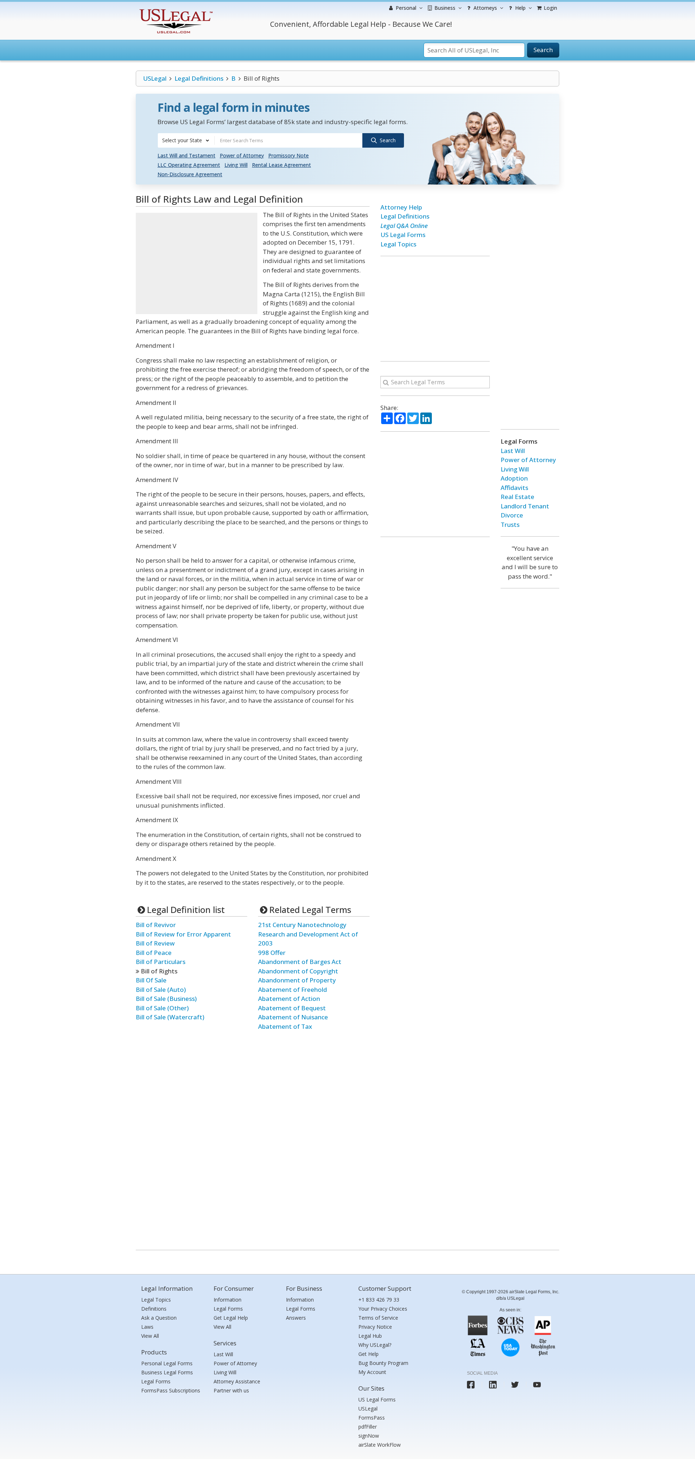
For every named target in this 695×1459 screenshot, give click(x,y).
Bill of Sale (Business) (166, 998)
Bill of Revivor (156, 925)
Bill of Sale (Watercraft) (170, 1017)
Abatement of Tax (285, 1026)
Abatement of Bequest (292, 1008)
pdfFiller (367, 1426)
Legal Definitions (198, 78)
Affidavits (514, 487)
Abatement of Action (289, 998)
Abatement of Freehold (292, 989)
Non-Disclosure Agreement (189, 174)
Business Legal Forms (167, 1372)
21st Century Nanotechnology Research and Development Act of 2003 (308, 934)
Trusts (510, 524)
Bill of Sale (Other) (162, 1008)
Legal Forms (155, 1381)
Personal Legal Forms (167, 1363)
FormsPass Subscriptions (170, 1390)
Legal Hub (370, 1335)
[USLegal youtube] (537, 1384)
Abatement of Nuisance (293, 1017)
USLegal (155, 78)
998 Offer (272, 952)
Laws (147, 1326)
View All (150, 1335)
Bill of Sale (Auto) (161, 989)
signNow (368, 1435)
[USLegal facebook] (471, 1384)
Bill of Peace (154, 952)
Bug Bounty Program (383, 1362)
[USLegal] (175, 10)
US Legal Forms (402, 235)
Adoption (514, 478)
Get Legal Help (231, 1317)
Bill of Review (155, 943)
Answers (296, 1317)
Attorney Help (401, 207)
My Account (372, 1372)
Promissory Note (288, 155)
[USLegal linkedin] (493, 1384)
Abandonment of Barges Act (299, 961)
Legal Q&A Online (404, 225)
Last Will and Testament (186, 155)
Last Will (513, 451)
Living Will (236, 164)
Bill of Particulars (160, 961)
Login (549, 7)
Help (520, 7)
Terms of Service (378, 1317)
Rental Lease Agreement (281, 164)
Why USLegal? (374, 1344)
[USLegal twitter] (515, 1384)
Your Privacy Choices (382, 1308)
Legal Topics (398, 244)
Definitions (154, 1308)
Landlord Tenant (525, 506)
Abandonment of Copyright (298, 971)
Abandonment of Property (297, 980)
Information (227, 1299)
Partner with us (231, 1390)
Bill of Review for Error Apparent (183, 934)
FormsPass (371, 1417)
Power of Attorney (242, 155)
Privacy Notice (375, 1326)
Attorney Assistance (237, 1381)
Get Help (368, 1353)
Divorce (512, 515)
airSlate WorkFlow (379, 1444)
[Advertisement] (196, 263)
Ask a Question (159, 1317)
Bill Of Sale (151, 980)
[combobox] (186, 140)
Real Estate (517, 496)
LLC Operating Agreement (188, 164)
